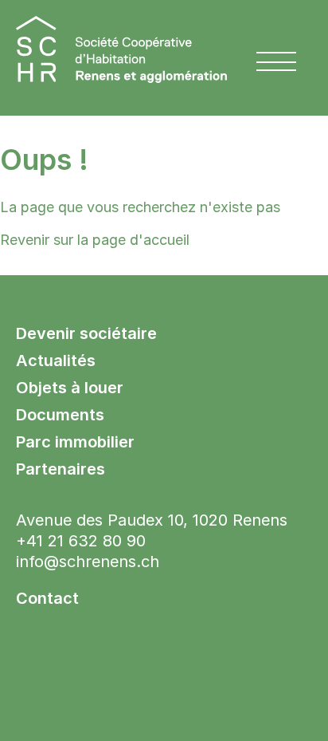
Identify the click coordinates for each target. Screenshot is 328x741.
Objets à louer (69, 387)
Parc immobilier (75, 441)
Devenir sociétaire (86, 333)
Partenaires (60, 469)
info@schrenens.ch (87, 561)
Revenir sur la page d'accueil (94, 239)
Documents (60, 414)
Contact (47, 598)
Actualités (56, 360)
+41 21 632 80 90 (81, 540)
